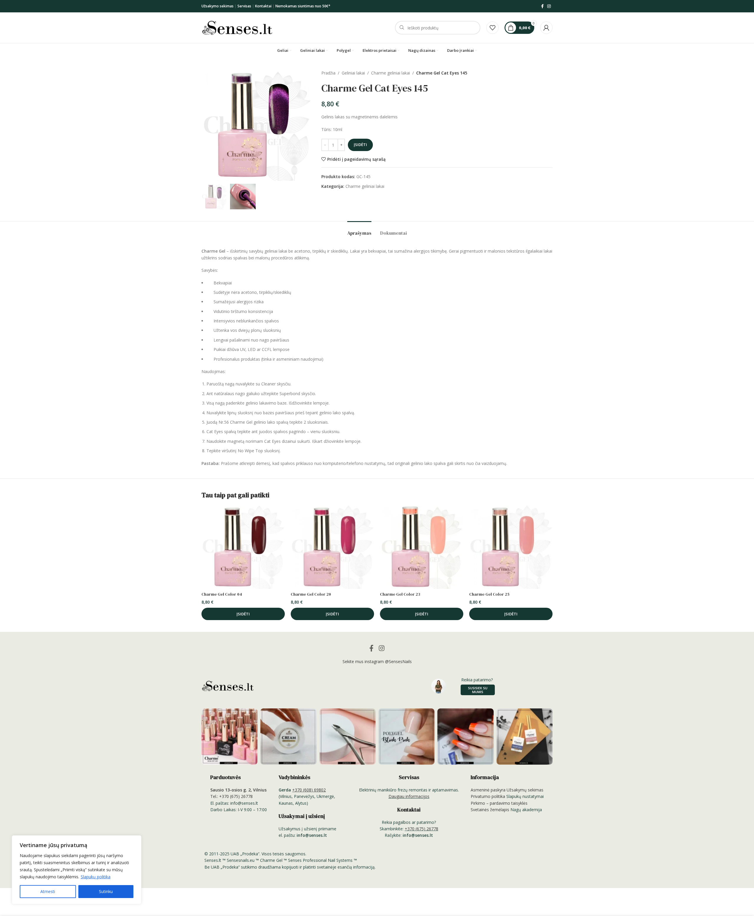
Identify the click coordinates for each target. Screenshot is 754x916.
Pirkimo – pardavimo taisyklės (499, 803)
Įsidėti (360, 144)
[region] (76, 869)
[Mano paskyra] (546, 28)
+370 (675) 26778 (421, 828)
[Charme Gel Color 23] (421, 547)
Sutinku (106, 891)
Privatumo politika (488, 796)
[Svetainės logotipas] (237, 27)
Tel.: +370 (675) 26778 (231, 796)
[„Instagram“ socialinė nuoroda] (549, 6)
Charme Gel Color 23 (400, 594)
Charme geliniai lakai (390, 73)
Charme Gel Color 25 (489, 594)
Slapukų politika (95, 876)
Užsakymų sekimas (525, 790)
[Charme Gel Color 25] (511, 547)
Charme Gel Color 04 (221, 594)
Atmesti (47, 891)
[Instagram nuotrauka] (229, 736)
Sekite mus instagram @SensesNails (377, 661)
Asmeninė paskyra (488, 790)
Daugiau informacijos (408, 796)
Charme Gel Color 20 (311, 594)
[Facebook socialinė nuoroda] (542, 6)
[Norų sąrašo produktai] (492, 28)
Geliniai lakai (353, 73)
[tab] (359, 230)
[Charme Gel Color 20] (332, 547)
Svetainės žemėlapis (490, 809)
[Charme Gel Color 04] (243, 547)
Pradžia (328, 73)
